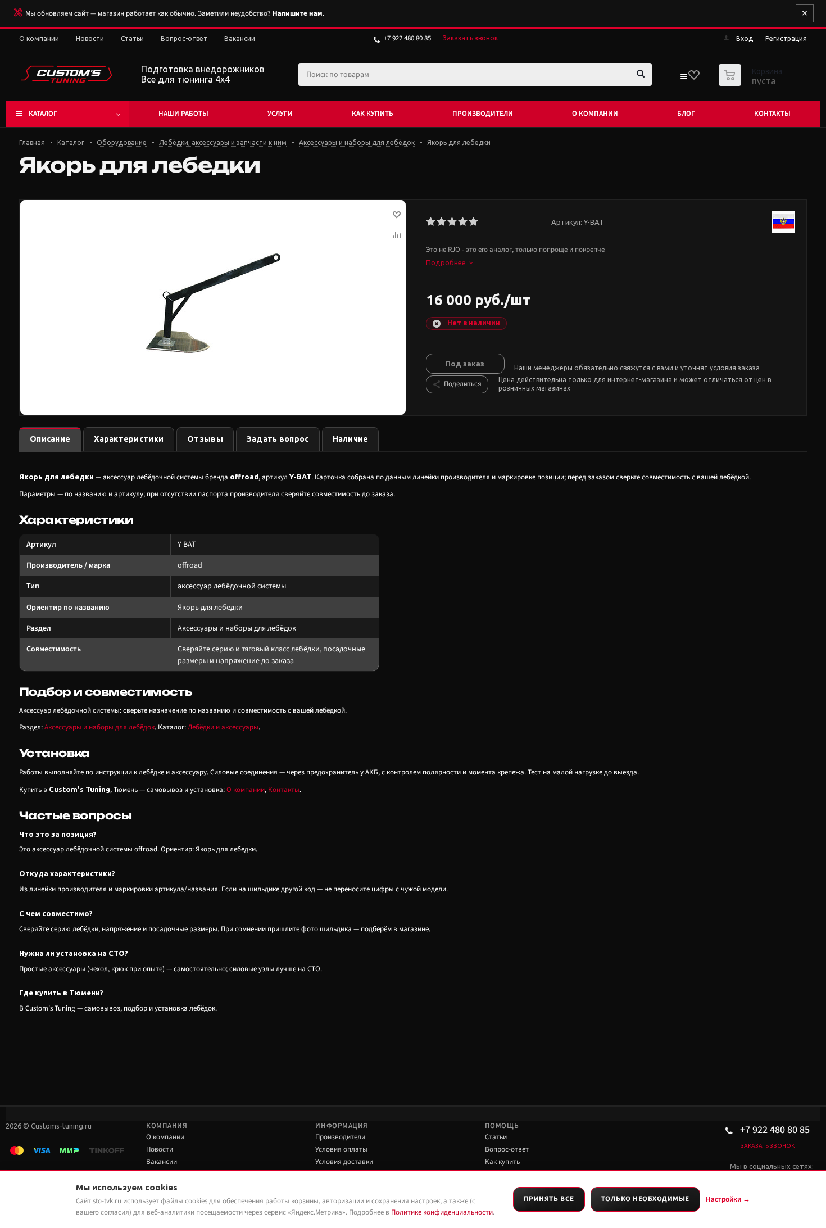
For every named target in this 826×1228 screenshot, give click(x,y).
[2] (442, 221)
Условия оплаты (341, 1149)
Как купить (372, 113)
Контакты (772, 113)
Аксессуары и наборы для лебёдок (99, 727)
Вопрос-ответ (507, 1149)
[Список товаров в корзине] (752, 82)
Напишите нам (298, 13)
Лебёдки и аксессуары (223, 727)
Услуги (280, 113)
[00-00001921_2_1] (213, 303)
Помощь (502, 1126)
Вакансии (161, 1162)
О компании (595, 113)
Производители (482, 113)
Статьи (496, 1137)
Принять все (549, 1199)
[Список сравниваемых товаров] (683, 78)
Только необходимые (645, 1199)
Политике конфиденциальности (442, 1212)
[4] (463, 221)
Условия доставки (344, 1162)
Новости (159, 1149)
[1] (431, 221)
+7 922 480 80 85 (407, 38)
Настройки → (728, 1199)
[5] (474, 221)
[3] (452, 221)
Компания (166, 1126)
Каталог (43, 113)
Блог (686, 113)
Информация (341, 1126)
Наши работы (183, 113)
